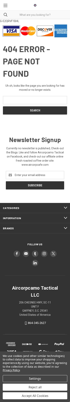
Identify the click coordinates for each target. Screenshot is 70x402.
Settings (35, 378)
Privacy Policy (11, 370)
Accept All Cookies (35, 396)
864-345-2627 (37, 323)
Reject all (35, 387)
